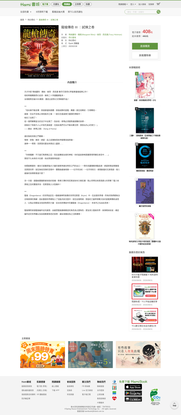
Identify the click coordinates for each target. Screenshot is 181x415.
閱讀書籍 (122, 4)
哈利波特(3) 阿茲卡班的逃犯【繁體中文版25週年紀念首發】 (145, 242)
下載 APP (55, 390)
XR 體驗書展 (42, 394)
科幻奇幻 (31, 20)
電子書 (45, 4)
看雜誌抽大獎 (58, 12)
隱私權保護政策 (28, 390)
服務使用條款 (27, 386)
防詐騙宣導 (26, 399)
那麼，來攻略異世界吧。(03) (145, 100)
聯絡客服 (100, 386)
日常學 (78, 4)
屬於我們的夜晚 (145, 206)
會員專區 (70, 386)
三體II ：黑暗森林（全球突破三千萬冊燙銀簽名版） (144, 137)
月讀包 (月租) (42, 390)
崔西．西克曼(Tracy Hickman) (109, 34)
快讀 (88, 4)
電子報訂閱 (86, 394)
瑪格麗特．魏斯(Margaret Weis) (82, 34)
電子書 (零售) (42, 386)
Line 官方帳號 (87, 390)
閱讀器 (67, 4)
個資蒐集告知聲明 (28, 394)
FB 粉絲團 (86, 386)
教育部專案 (101, 399)
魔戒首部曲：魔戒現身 (144, 171)
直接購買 (145, 46)
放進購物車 (145, 55)
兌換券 (151, 4)
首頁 (22, 20)
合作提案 (100, 390)
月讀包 (56, 4)
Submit (158, 12)
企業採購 (100, 394)
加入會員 (142, 4)
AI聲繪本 (100, 403)
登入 (132, 4)
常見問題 (70, 394)
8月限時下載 (42, 12)
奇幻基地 (72, 37)
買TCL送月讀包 (75, 12)
